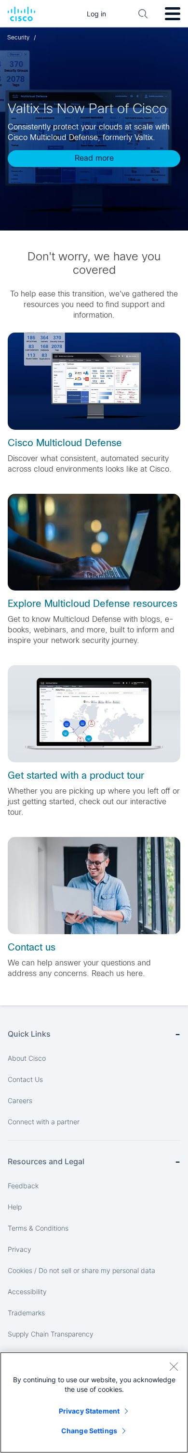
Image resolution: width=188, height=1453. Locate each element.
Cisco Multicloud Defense (65, 442)
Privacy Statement (89, 1411)
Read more (94, 158)
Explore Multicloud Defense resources (92, 603)
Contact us (31, 947)
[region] (94, 1402)
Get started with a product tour (76, 775)
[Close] (173, 1366)
